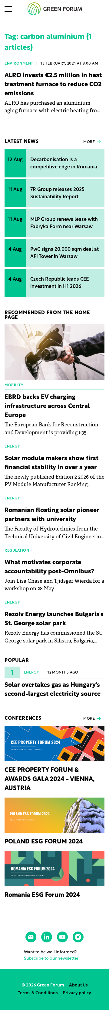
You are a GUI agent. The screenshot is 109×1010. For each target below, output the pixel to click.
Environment (19, 63)
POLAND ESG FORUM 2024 (44, 842)
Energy (31, 672)
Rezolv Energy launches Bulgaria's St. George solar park (54, 619)
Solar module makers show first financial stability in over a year (51, 463)
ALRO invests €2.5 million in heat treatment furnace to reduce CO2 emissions (53, 85)
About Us (78, 985)
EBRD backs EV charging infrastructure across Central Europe (47, 406)
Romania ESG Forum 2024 (42, 895)
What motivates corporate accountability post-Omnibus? (49, 567)
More (89, 142)
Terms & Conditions (38, 993)
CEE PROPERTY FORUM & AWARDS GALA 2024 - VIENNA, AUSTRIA (49, 779)
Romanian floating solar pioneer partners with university (52, 515)
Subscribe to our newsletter (51, 958)
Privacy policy (77, 993)
